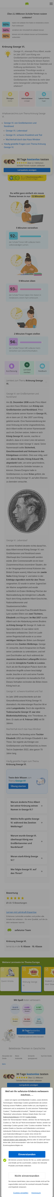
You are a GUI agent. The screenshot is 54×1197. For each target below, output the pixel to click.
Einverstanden (27, 1154)
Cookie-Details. (31, 1117)
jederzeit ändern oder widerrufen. (15, 1140)
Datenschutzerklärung (11, 1117)
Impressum (36, 1193)
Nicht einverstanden (27, 1175)
